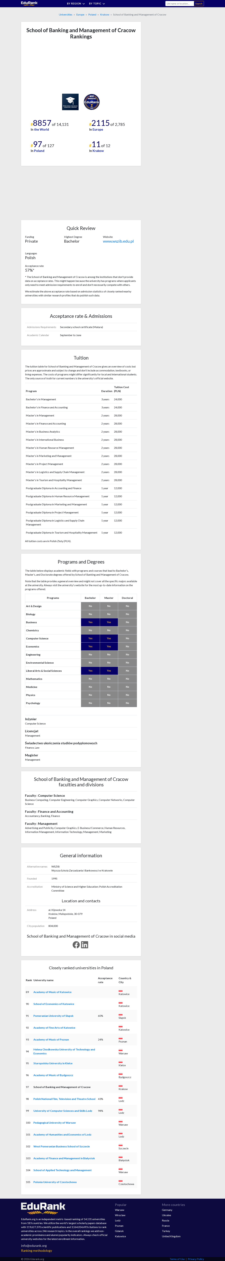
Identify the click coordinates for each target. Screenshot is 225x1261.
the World (41, 129)
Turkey (166, 1230)
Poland (92, 14)
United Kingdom (171, 1236)
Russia (165, 1220)
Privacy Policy (196, 1259)
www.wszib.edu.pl (118, 241)
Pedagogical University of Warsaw (54, 1122)
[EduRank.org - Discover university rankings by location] (29, 3)
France (166, 1225)
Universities (65, 14)
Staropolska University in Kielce (52, 1063)
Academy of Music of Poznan (51, 1039)
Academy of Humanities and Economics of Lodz (62, 1134)
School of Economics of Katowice (53, 1003)
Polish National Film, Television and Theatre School (64, 1098)
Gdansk (119, 1230)
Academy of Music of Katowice (52, 991)
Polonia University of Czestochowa (55, 1181)
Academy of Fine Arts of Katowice (54, 1027)
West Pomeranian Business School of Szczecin (61, 1146)
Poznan (119, 1225)
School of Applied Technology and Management (62, 1170)
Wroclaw (120, 1215)
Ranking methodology (36, 1250)
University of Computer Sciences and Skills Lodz (62, 1110)
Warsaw (119, 1209)
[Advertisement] (49, 67)
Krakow (104, 14)
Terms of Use (177, 1259)
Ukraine (166, 1215)
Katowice (120, 1236)
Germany (167, 1209)
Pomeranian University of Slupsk (53, 1015)
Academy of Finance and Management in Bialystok (64, 1158)
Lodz (118, 1220)
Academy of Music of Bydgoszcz (53, 1075)
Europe (80, 14)
